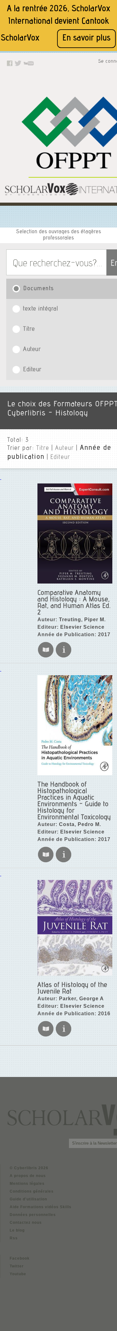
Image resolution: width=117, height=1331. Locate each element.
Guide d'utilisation (28, 1199)
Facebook (20, 1258)
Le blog (17, 1230)
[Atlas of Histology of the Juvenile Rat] (74, 928)
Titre (43, 448)
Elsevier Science (82, 627)
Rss (14, 1238)
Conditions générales (32, 1191)
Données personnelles (33, 1215)
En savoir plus (86, 38)
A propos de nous (28, 1176)
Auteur (64, 448)
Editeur (60, 457)
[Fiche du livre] (63, 656)
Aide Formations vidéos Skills (40, 1207)
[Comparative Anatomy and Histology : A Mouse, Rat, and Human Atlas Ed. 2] (74, 533)
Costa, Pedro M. (80, 824)
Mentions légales (27, 1183)
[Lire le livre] (45, 656)
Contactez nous (26, 1222)
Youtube (18, 1274)
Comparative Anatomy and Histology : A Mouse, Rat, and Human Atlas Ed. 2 (74, 603)
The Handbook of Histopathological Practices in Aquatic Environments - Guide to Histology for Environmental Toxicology (74, 801)
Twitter (17, 1266)
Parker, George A (81, 998)
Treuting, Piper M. (82, 619)
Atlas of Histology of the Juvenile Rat (72, 988)
